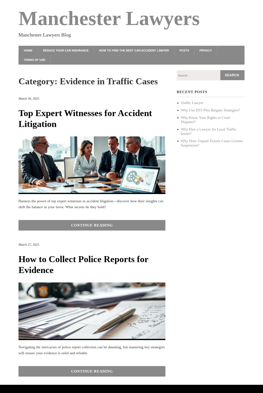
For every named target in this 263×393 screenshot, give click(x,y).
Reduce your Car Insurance (66, 50)
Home (28, 50)
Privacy (206, 50)
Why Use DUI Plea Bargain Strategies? (210, 110)
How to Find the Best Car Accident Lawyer (134, 50)
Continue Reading (92, 225)
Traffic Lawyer (192, 103)
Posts (184, 50)
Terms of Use (34, 60)
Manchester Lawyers (109, 18)
